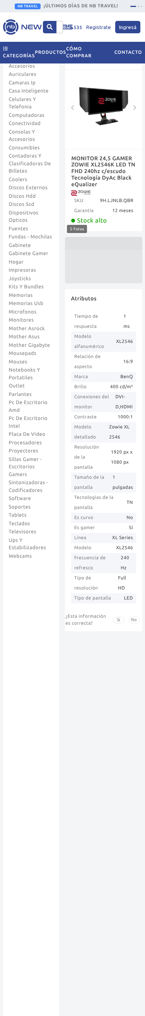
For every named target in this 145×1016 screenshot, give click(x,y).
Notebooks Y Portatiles (24, 373)
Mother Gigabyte (29, 345)
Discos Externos (28, 187)
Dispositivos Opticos (24, 216)
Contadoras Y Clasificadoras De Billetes (30, 163)
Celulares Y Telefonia (22, 103)
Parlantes (20, 394)
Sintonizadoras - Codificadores (28, 486)
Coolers (18, 179)
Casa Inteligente (29, 91)
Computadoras (27, 115)
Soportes (20, 507)
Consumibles (24, 148)
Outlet (17, 386)
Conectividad (25, 123)
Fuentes (19, 228)
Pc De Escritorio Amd (28, 406)
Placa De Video (27, 434)
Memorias (21, 295)
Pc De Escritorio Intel (28, 422)
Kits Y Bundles (26, 287)
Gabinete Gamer (29, 253)
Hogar (16, 262)
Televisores (23, 532)
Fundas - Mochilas (30, 237)
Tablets (18, 515)
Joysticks (20, 278)
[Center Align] (49, 27)
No (134, 619)
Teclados (19, 523)
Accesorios (22, 66)
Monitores (21, 320)
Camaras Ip (22, 83)
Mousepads (23, 353)
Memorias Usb (26, 303)
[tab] (133, 6)
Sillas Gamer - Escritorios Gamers (25, 467)
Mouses (18, 362)
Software (20, 498)
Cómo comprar (79, 52)
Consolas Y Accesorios (22, 135)
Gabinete (20, 245)
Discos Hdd (22, 196)
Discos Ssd (21, 204)
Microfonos (23, 312)
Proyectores (23, 451)
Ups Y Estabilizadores (27, 544)
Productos (50, 52)
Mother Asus (24, 336)
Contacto (128, 52)
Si (118, 619)
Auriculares (23, 74)
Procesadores (25, 442)
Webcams (20, 556)
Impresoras (22, 270)
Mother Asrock (27, 328)
